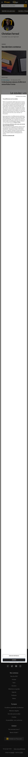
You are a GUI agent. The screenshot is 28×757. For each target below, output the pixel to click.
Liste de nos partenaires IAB (8, 135)
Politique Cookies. (17, 122)
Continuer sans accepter (21, 96)
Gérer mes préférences (14, 655)
